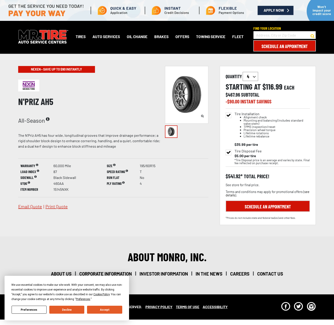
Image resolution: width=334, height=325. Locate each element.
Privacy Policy (158, 307)
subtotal (250, 94)
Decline (67, 309)
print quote (56, 206)
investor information (164, 273)
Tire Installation (268, 125)
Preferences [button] (83, 299)
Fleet (238, 36)
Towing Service (210, 36)
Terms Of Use (187, 307)
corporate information (105, 273)
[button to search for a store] (312, 35)
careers (239, 273)
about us (61, 273)
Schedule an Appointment (285, 46)
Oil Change (137, 36)
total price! (256, 176)
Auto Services (106, 36)
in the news (209, 273)
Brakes (161, 36)
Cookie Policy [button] (101, 294)
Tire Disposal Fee (248, 151)
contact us (270, 273)
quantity (234, 76)
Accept (105, 309)
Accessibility (215, 307)
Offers (182, 36)
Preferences (29, 309)
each (289, 87)
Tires (81, 36)
